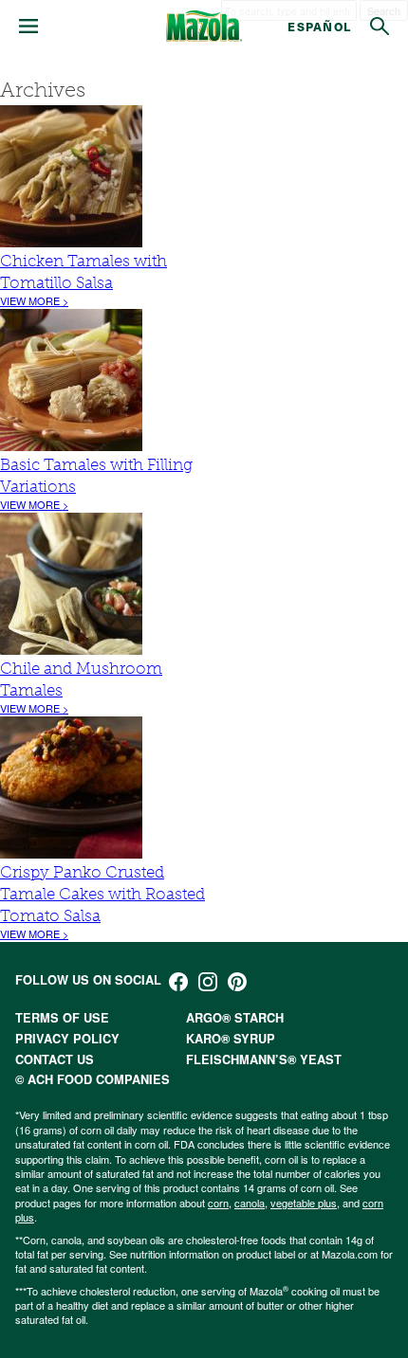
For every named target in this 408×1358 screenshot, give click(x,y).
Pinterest (237, 981)
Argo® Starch (235, 1017)
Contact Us (54, 1059)
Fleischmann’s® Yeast (264, 1059)
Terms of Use (62, 1017)
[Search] (379, 26)
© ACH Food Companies (92, 1079)
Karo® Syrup (230, 1038)
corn (218, 1202)
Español (319, 26)
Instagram (207, 981)
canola (249, 1202)
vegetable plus (303, 1202)
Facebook (178, 981)
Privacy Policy (67, 1038)
